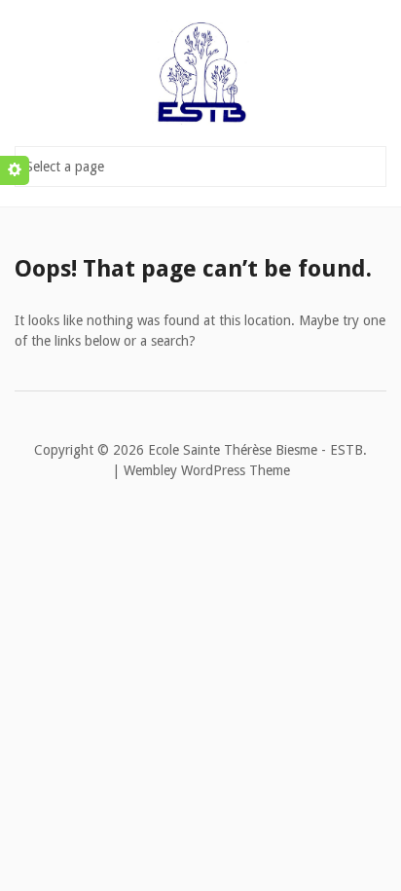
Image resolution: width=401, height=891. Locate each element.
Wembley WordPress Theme (207, 470)
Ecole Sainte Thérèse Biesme (232, 450)
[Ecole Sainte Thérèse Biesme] (200, 68)
